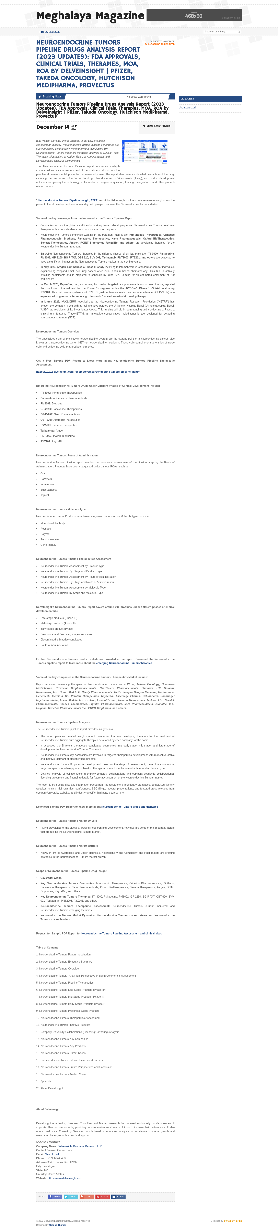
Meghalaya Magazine (90, 16)
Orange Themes (57, 1225)
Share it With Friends (159, 125)
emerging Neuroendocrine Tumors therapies (124, 663)
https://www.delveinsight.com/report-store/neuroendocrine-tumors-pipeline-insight (88, 371)
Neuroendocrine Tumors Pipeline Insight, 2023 (67, 200)
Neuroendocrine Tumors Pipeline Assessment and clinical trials (121, 933)
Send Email (52, 1154)
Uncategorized (187, 107)
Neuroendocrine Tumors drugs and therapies (129, 806)
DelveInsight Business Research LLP (80, 1146)
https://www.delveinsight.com (65, 1178)
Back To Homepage (164, 41)
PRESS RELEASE (49, 32)
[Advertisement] (209, 64)
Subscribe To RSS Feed (161, 44)
